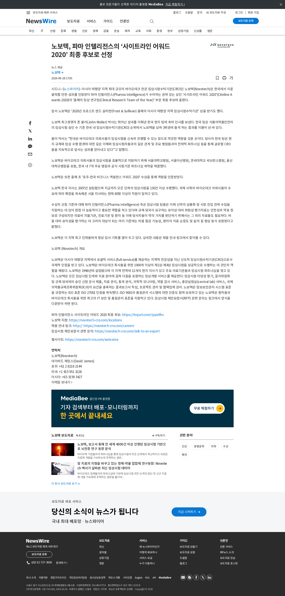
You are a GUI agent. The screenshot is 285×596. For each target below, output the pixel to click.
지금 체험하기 (175, 4)
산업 (52, 31)
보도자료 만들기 (188, 546)
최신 (31, 31)
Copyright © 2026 (144, 589)
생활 (74, 31)
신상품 (198, 31)
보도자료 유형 (187, 552)
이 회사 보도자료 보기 (65, 483)
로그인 (239, 12)
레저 (127, 31)
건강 (84, 31)
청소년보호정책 (97, 577)
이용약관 (43, 577)
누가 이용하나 (147, 563)
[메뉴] (29, 12)
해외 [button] (184, 455)
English (138, 577)
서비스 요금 (145, 558)
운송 (116, 31)
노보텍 (57, 72)
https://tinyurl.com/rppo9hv (143, 315)
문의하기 (61, 563)
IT (42, 31)
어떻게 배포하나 (148, 552)
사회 (148, 31)
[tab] (118, 540)
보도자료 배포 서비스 (45, 12)
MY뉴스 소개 (227, 552)
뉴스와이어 (71, 89)
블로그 (177, 12)
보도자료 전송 (227, 558)
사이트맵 (127, 577)
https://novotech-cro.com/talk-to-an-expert (127, 331)
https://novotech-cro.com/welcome (91, 339)
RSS (81, 435)
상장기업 (183, 31)
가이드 (108, 21)
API (154, 577)
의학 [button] (213, 446)
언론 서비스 (226, 546)
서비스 (91, 21)
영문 (209, 31)
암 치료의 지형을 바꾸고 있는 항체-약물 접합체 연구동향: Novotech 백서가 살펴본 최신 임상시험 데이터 (122, 465)
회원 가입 (253, 12)
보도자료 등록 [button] (39, 554)
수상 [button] (225, 446)
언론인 (125, 21)
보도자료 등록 (246, 20)
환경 (159, 31)
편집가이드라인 (58, 577)
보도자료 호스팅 (229, 563)
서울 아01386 (48, 589)
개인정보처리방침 (78, 577)
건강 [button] (184, 446)
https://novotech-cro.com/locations (95, 320)
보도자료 (73, 21)
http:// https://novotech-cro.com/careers (103, 326)
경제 (95, 31)
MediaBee (165, 577)
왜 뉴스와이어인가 (149, 546)
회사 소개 (31, 577)
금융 (106, 31)
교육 (138, 31)
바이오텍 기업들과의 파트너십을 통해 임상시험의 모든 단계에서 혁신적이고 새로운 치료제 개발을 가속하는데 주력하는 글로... (122, 455)
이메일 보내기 (61, 382)
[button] (217, 78)
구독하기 (160, 435)
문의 (199, 12)
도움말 (189, 12)
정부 (170, 31)
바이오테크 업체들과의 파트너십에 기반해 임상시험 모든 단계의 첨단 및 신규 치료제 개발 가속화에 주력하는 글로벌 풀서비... (122, 475)
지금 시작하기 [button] (187, 512)
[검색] (152, 21)
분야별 (103, 552)
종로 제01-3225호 (131, 585)
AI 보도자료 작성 (216, 12)
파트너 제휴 (114, 577)
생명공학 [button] (199, 446)
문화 (63, 31)
